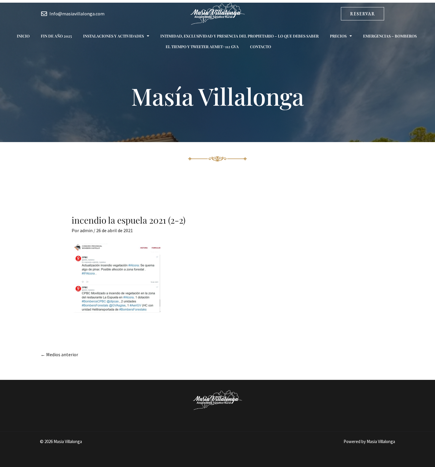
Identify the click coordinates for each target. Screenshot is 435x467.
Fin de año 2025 (56, 35)
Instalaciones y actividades (113, 35)
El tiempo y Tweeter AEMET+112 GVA (202, 46)
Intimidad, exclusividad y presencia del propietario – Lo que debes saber (239, 35)
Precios (338, 35)
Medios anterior (59, 354)
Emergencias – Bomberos (390, 35)
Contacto (260, 46)
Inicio (23, 35)
